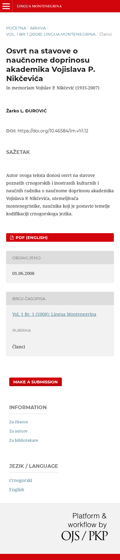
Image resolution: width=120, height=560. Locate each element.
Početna (16, 27)
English (16, 489)
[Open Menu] (6, 6)
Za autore (18, 431)
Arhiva (38, 27)
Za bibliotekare (23, 440)
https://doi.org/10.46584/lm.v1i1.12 (53, 131)
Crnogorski (20, 480)
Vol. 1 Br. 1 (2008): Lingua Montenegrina (50, 34)
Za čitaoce (18, 422)
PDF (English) (31, 237)
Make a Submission (35, 381)
